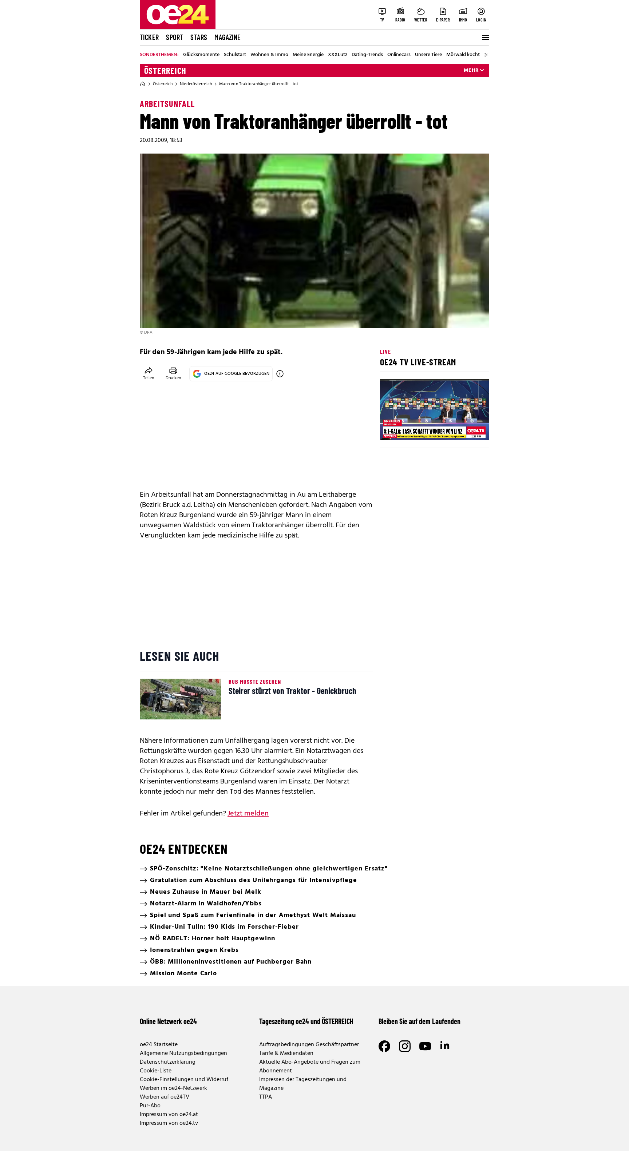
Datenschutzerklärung (167, 1062)
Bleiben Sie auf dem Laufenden (419, 1021)
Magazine (227, 37)
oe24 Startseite (159, 1044)
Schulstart (235, 55)
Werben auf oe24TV (164, 1097)
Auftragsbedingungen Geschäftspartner (309, 1044)
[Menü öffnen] (485, 37)
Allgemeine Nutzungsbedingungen (183, 1053)
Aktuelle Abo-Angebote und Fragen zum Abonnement (309, 1066)
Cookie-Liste (155, 1071)
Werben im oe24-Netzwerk (173, 1088)
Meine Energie (308, 55)
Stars (198, 37)
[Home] (143, 84)
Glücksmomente (201, 55)
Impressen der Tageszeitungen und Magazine (303, 1084)
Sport (174, 37)
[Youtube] (425, 1046)
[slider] (416, 429)
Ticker (149, 37)
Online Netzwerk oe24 (168, 1021)
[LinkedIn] (445, 1046)
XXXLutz (337, 55)
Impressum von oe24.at (169, 1114)
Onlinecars (399, 55)
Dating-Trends (367, 55)
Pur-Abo (150, 1106)
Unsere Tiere (428, 55)
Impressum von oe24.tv (169, 1123)
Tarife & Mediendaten (286, 1053)
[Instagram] (405, 1046)
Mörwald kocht (463, 55)
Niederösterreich (196, 84)
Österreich (165, 71)
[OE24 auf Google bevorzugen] (280, 373)
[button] (391, 428)
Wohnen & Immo (269, 55)
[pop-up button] (466, 428)
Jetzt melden (248, 814)
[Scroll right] (485, 55)
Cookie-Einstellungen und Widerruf (184, 1079)
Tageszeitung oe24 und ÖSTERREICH (306, 1021)
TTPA (265, 1097)
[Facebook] (384, 1046)
